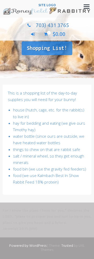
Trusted (67, 246)
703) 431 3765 (52, 25)
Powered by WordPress (27, 246)
